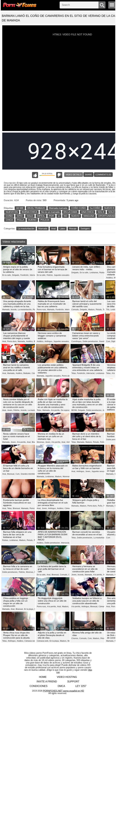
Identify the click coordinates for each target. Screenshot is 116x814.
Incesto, (14, 309)
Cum (108, 538)
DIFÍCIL (41, 216)
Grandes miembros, (29, 474)
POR (51, 216)
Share (88, 174)
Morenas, (41, 442)
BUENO (32, 220)
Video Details (73, 174)
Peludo (103, 638)
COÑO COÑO (78, 208)
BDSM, (74, 410)
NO (65, 216)
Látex (62, 228)
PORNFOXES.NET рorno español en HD (63, 690)
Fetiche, (50, 275)
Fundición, (24, 275)
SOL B (101, 212)
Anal (53, 228)
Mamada (42, 228)
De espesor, (66, 410)
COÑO (9, 216)
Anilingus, (49, 341)
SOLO (30, 216)
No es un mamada (50, 212)
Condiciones (38, 686)
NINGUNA (89, 216)
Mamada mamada (58, 208)
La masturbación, (25, 309)
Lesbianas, (94, 272)
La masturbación (26, 228)
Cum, (108, 341)
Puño (102, 442)
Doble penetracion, (90, 341)
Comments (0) (103, 174)
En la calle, (6, 275)
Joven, (10, 410)
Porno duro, (12, 341)
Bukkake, (27, 373)
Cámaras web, (30, 641)
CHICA (9, 220)
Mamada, (6, 309)
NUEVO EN (12, 212)
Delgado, (16, 275)
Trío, (108, 309)
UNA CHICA (87, 212)
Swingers (85, 228)
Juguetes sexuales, (62, 275)
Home (43, 677)
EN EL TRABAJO (36, 208)
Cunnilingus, (76, 341)
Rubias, (102, 272)
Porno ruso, (41, 309)
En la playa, (29, 609)
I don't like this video (59, 175)
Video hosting (67, 677)
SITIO (20, 216)
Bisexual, (11, 474)
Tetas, (73, 373)
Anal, (4, 341)
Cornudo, (75, 309)
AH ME (19, 208)
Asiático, (109, 278)
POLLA (20, 220)
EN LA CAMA (70, 212)
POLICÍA (44, 220)
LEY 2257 (80, 686)
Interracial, (34, 275)
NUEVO (75, 216)
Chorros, (75, 638)
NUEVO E (109, 208)
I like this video (35, 175)
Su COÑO (95, 208)
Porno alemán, (68, 376)
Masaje (72, 228)
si (59, 216)
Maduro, (91, 309)
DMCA (61, 686)
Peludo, (99, 309)
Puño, (100, 506)
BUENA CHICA (29, 212)
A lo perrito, (55, 410)
